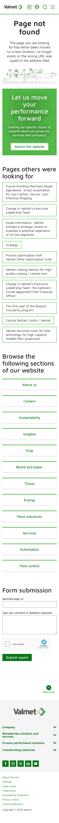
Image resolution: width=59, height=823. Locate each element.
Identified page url (12, 598)
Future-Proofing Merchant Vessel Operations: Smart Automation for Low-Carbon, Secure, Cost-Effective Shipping (29, 192)
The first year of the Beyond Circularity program (26, 308)
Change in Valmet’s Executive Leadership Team (27, 210)
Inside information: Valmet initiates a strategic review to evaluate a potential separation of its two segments (28, 228)
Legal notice (9, 786)
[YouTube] (36, 763)
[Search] (45, 7)
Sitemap (7, 781)
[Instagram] (13, 763)
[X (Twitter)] (20, 763)
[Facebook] (5, 763)
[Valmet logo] (13, 7)
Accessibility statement (15, 795)
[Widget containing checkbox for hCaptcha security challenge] (26, 644)
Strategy (12, 245)
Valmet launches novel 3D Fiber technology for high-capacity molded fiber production (28, 334)
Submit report (17, 657)
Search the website (30, 146)
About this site (10, 777)
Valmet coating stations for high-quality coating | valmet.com (29, 271)
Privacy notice (10, 799)
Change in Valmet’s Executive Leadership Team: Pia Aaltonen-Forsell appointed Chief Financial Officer (29, 290)
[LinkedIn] (28, 763)
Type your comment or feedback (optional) (27, 612)
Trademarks (9, 790)
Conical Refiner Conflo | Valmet (28, 320)
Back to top (49, 692)
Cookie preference (12, 804)
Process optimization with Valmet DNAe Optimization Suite (29, 257)
